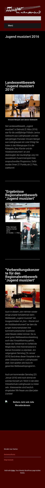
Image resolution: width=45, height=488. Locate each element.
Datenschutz (9, 454)
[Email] (22, 480)
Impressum (8, 460)
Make (13, 470)
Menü (10, 25)
